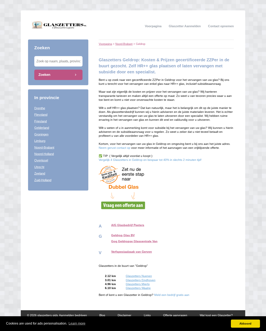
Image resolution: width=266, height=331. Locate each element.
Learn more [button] (77, 323)
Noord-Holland (44, 154)
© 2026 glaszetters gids (42, 315)
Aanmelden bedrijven (73, 315)
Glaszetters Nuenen (139, 276)
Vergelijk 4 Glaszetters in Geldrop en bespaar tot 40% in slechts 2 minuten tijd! (150, 159)
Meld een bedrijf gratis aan (171, 295)
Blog (102, 315)
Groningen (41, 134)
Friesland (40, 121)
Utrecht (39, 167)
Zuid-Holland (42, 180)
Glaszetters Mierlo (138, 284)
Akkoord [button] (245, 323)
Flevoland (40, 114)
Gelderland (41, 127)
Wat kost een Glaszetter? (216, 315)
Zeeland (39, 173)
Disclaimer (124, 315)
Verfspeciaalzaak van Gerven (131, 251)
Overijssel (41, 160)
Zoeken (44, 74)
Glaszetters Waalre (138, 288)
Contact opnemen (221, 26)
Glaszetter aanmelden (185, 26)
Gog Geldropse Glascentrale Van (134, 241)
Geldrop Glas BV (123, 235)
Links (147, 315)
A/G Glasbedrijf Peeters (127, 225)
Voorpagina (153, 26)
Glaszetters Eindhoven (140, 280)
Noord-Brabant (44, 147)
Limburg (39, 141)
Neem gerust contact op (115, 147)
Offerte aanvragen (175, 315)
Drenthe (39, 108)
